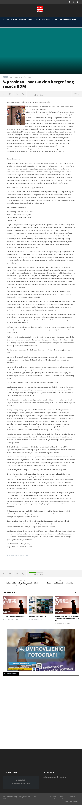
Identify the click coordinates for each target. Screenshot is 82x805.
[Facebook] (69, 2)
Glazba (14, 19)
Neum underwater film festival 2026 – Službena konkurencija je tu (67, 618)
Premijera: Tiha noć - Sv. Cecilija (60, 582)
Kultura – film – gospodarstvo (14, 616)
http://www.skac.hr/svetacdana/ (18, 555)
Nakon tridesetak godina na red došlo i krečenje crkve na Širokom (22, 583)
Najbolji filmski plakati (37, 616)
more (76, 94)
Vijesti (5, 77)
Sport (30, 19)
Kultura (22, 19)
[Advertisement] (41, 563)
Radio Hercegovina (68, 19)
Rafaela (25, 77)
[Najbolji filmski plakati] (41, 605)
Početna (5, 19)
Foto (38, 19)
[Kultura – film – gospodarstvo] (15, 605)
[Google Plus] (73, 2)
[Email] (77, 2)
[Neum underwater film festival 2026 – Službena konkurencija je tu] (67, 605)
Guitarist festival (50, 19)
